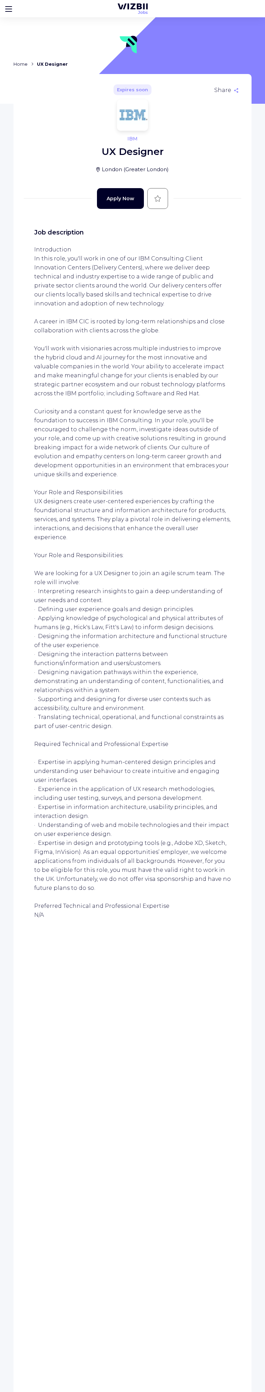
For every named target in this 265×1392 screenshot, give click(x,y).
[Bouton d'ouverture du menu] (8, 8)
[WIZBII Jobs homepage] (133, 8)
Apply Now (120, 198)
